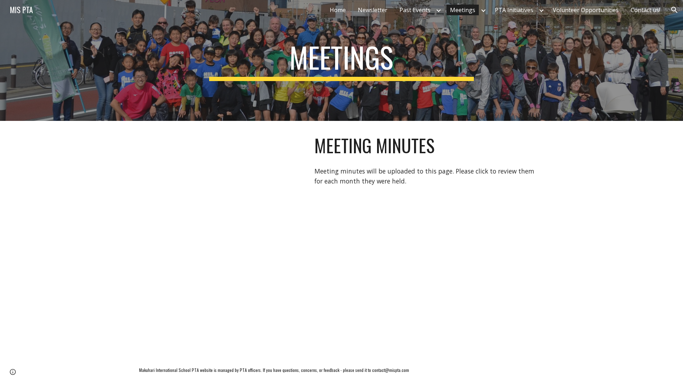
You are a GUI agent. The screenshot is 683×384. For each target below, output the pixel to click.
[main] (341, 60)
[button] (674, 9)
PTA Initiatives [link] (514, 10)
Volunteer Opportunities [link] (586, 10)
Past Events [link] (414, 10)
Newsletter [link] (372, 10)
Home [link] (338, 10)
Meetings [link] (462, 10)
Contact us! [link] (645, 10)
